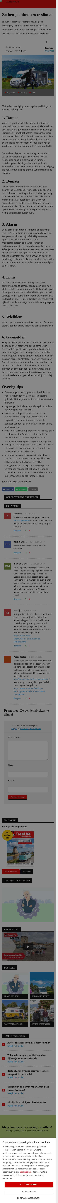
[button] (28, 1198)
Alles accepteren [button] (28, 1184)
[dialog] (28, 1170)
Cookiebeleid (25, 1172)
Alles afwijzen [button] (29, 1191)
